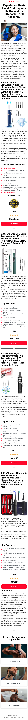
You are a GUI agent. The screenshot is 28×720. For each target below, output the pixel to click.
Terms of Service (17, 715)
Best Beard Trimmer (14, 683)
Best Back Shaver (14, 661)
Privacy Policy (10, 715)
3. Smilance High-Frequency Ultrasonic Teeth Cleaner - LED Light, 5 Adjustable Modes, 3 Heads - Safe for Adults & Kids (12, 359)
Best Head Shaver (14, 706)
